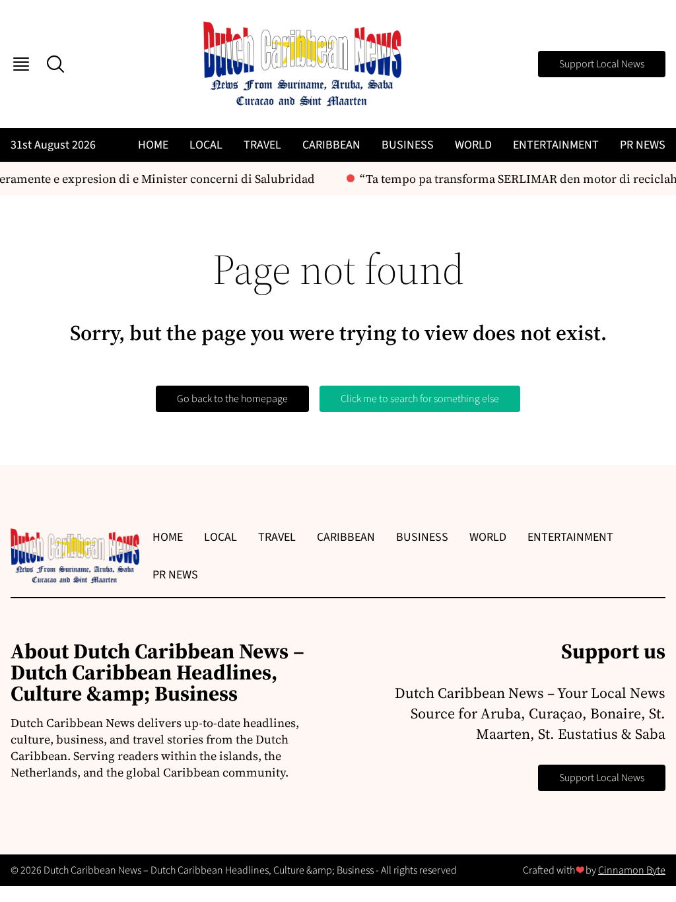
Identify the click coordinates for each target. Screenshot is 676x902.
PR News (642, 145)
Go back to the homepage (232, 399)
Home (153, 145)
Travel (262, 145)
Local (205, 145)
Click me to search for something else (420, 399)
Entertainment (556, 145)
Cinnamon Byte (631, 870)
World (473, 145)
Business (408, 145)
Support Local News (601, 64)
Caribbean (331, 145)
